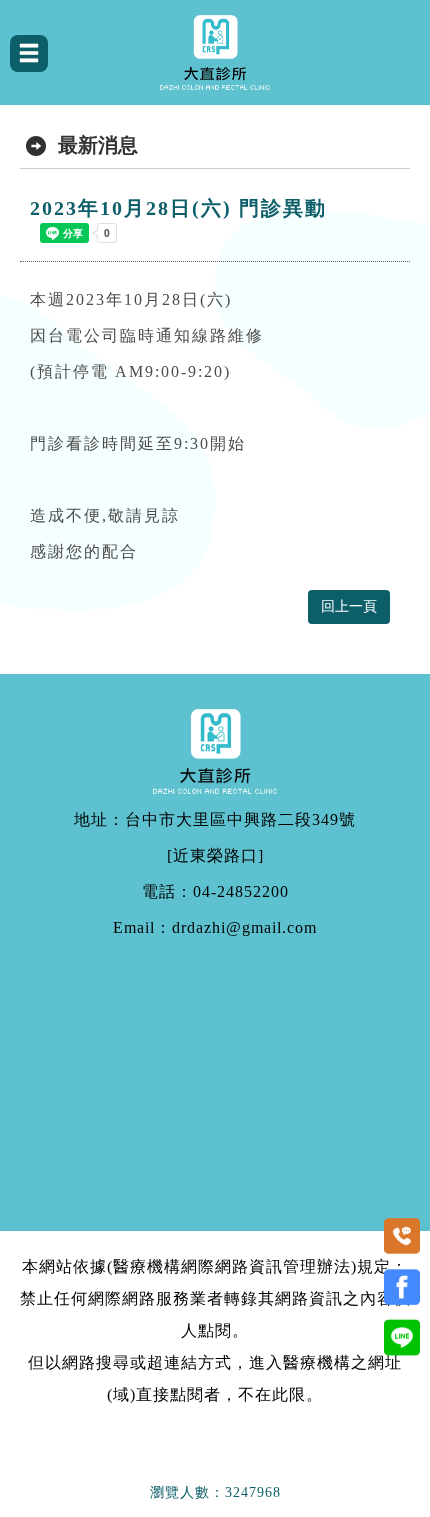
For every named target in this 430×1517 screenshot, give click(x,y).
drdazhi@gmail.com (244, 928)
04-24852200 (241, 892)
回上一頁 (349, 606)
